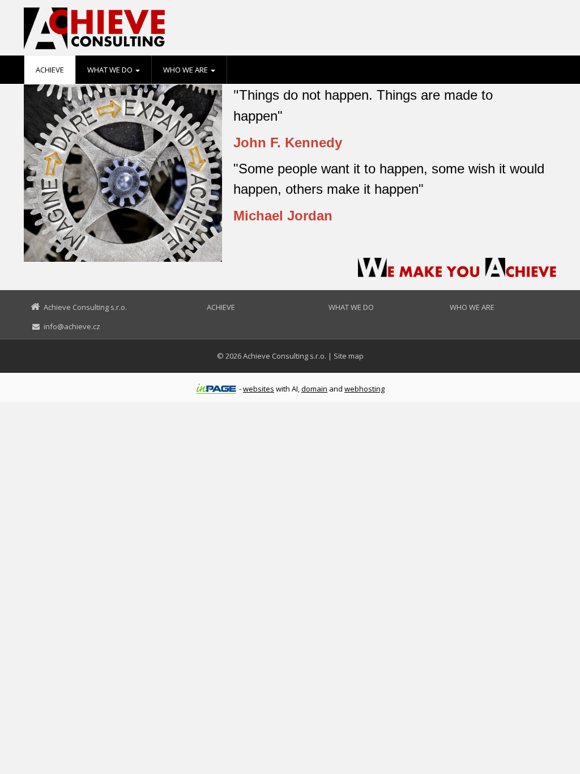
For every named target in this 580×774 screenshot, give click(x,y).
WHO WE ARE (186, 70)
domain (314, 389)
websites (258, 389)
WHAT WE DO (110, 70)
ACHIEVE (50, 70)
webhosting (364, 389)
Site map (349, 356)
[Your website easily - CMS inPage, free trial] (216, 388)
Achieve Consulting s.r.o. (284, 356)
